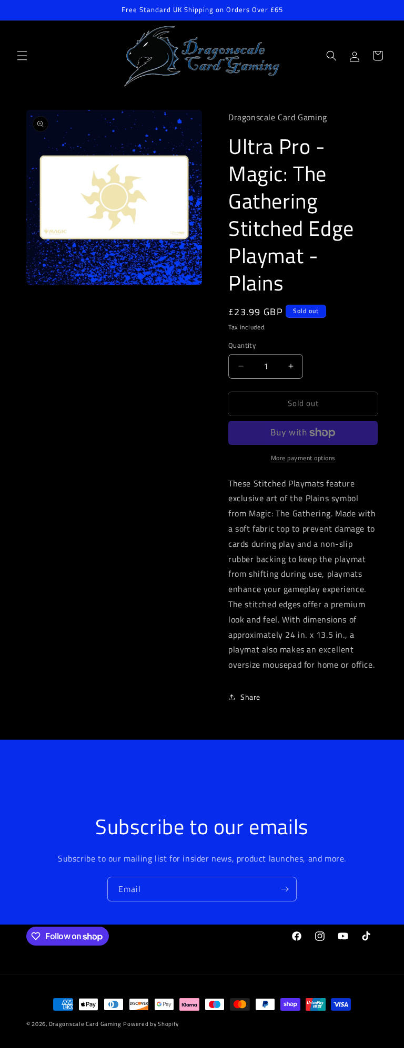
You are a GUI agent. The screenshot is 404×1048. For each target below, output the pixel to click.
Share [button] (250, 696)
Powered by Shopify (151, 1024)
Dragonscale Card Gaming (85, 1024)
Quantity (242, 345)
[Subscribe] (284, 889)
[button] (22, 55)
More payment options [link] (303, 458)
